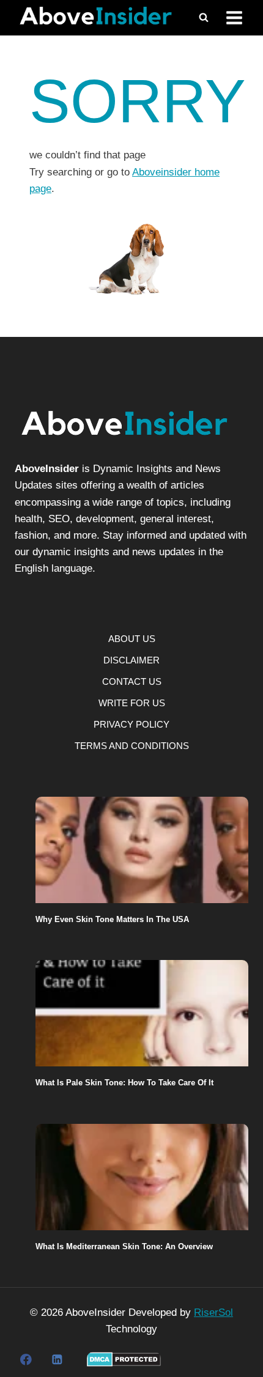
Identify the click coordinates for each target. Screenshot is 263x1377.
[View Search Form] (203, 18)
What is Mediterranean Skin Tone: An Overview (124, 1246)
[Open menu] (234, 18)
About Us (131, 638)
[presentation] (141, 850)
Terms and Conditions (132, 745)
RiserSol (213, 1312)
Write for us (131, 703)
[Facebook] (26, 1359)
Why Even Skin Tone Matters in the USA (112, 919)
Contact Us (131, 681)
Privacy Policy (131, 724)
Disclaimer (131, 660)
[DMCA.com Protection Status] (124, 1359)
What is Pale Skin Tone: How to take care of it (124, 1082)
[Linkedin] (56, 1359)
